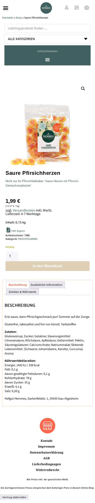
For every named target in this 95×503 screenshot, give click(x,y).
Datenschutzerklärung (46, 452)
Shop (19, 17)
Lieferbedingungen (46, 464)
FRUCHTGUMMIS (28, 238)
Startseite (7, 17)
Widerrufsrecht (47, 470)
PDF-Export (18, 230)
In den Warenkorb (47, 266)
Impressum (46, 446)
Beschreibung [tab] (18, 284)
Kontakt (46, 441)
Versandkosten (24, 210)
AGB (46, 458)
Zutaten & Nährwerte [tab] (22, 291)
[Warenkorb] (87, 7)
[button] (6, 8)
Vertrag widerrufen (14, 497)
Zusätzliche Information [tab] (46, 284)
